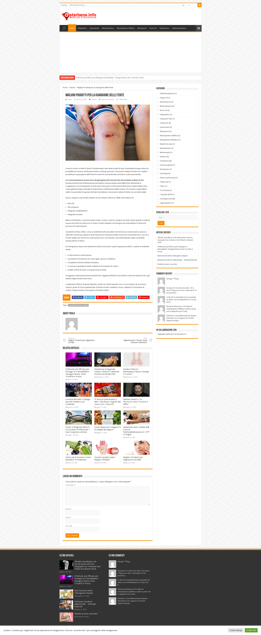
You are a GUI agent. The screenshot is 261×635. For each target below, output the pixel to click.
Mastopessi (142, 28)
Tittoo (162, 186)
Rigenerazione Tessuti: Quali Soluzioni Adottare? (135, 340)
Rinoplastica (164, 28)
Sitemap (64, 5)
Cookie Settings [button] (236, 630)
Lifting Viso (164, 123)
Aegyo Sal (164, 98)
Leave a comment (108, 99)
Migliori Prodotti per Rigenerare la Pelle (81, 340)
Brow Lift (153, 28)
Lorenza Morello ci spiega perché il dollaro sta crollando (78, 401)
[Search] (200, 5)
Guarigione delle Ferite (78, 305)
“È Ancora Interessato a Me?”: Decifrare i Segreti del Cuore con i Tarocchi (107, 401)
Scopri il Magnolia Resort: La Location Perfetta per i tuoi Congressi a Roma (78, 429)
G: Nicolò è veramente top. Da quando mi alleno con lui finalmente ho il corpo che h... (181, 299)
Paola (70, 99)
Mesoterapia (165, 152)
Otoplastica (82, 28)
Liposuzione (94, 28)
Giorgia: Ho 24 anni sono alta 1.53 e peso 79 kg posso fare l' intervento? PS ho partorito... (181, 290)
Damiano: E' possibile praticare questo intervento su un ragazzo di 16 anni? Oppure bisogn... (181, 318)
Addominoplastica (179, 28)
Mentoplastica (165, 148)
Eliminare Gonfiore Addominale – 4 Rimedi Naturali (177, 260)
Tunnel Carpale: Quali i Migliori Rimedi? (104, 458)
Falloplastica (165, 115)
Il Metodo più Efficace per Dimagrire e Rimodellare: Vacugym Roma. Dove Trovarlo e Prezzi (110, 78)
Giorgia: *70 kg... (172, 279)
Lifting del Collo (166, 119)
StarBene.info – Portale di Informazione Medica (64, 28)
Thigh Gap (164, 182)
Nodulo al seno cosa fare (167, 264)
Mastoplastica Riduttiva (169, 140)
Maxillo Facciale (166, 144)
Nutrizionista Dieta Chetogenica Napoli (173, 256)
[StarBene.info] (79, 15)
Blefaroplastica (108, 28)
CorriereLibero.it (179, 334)
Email (68, 517)
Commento (71, 485)
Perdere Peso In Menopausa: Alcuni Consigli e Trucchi (136, 371)
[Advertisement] (131, 52)
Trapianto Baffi (166, 194)
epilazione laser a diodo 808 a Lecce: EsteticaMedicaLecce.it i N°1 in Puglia (136, 431)
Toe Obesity (164, 190)
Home (65, 87)
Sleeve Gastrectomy (167, 178)
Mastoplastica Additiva (126, 28)
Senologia (164, 173)
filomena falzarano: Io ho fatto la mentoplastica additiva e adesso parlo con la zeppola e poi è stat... (181, 308)
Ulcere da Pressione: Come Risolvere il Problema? (78, 458)
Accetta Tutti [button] (251, 630)
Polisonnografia (166, 165)
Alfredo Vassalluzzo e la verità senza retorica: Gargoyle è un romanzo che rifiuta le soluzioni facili (175, 240)
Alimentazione (165, 102)
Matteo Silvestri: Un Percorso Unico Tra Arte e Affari (135, 401)
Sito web (69, 526)
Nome (69, 509)
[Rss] (183, 5)
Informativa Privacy (77, 5)
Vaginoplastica (165, 203)
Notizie (72, 28)
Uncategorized (166, 199)
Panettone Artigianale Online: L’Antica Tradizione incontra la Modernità (106, 371)
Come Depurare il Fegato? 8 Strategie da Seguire (107, 428)
